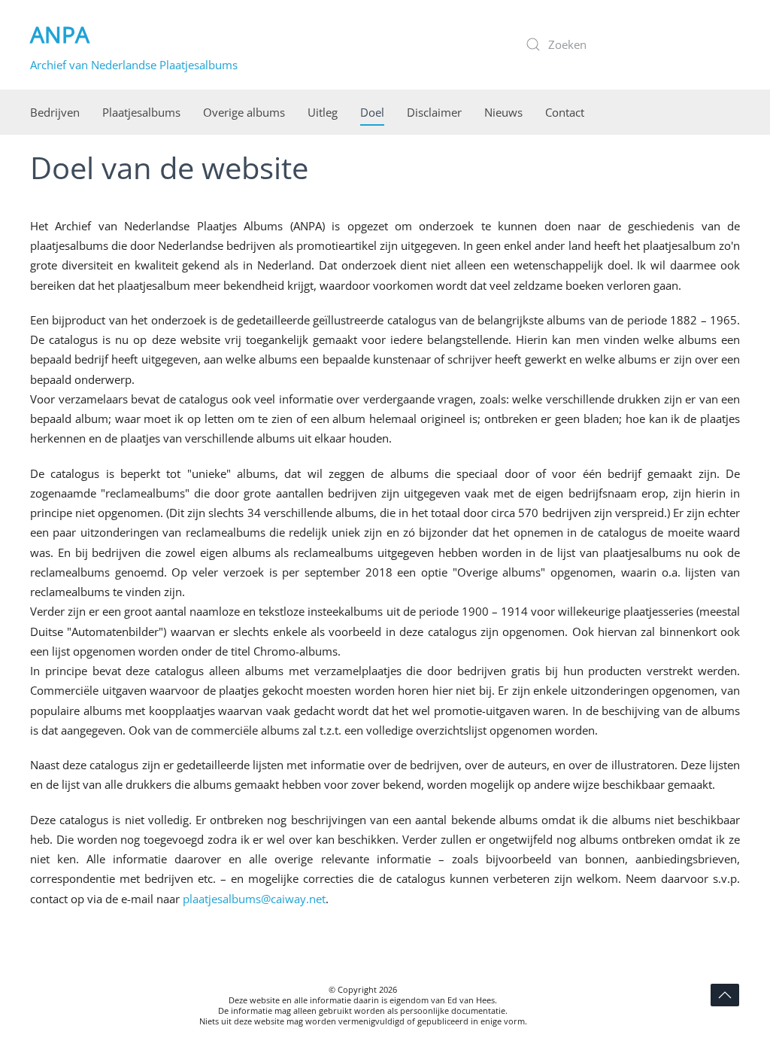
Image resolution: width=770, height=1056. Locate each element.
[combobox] (627, 44)
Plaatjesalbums (141, 112)
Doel (372, 112)
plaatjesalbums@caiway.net (254, 898)
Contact (564, 112)
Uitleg (323, 112)
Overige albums (244, 112)
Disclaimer (434, 112)
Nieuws (503, 112)
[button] (725, 995)
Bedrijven (55, 112)
